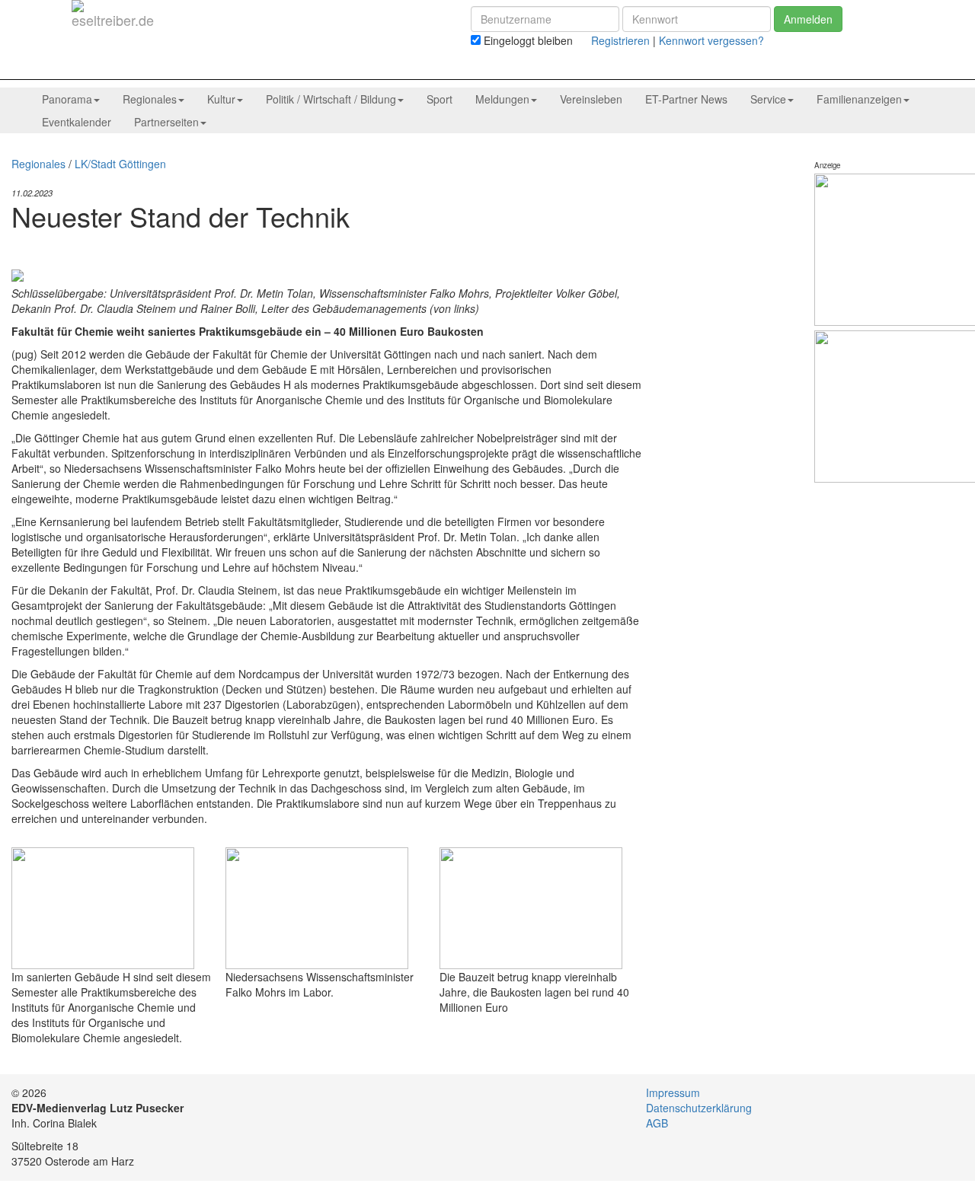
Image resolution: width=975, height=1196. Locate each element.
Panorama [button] (67, 99)
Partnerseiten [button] (166, 121)
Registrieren (620, 40)
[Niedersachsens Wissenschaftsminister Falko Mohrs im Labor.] (316, 906)
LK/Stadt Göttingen (120, 163)
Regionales (38, 163)
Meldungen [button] (502, 99)
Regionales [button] (150, 99)
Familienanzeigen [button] (859, 99)
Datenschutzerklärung (699, 1107)
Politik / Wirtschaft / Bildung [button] (331, 99)
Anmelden (808, 19)
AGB (657, 1123)
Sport (439, 99)
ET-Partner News (686, 99)
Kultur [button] (221, 99)
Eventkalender (76, 121)
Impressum (673, 1092)
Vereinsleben (591, 99)
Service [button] (768, 99)
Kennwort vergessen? (711, 40)
